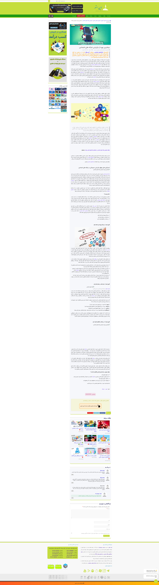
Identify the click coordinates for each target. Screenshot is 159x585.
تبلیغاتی (77, 270)
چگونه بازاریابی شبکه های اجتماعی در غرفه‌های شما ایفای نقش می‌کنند (97, 150)
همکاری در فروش (81, 16)
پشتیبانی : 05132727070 (90, 394)
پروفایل (95, 259)
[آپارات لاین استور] (100, 570)
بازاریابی (94, 77)
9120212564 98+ (55, 555)
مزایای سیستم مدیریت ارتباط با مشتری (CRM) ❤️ (90, 443)
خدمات (95, 16)
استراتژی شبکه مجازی (84, 211)
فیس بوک (94, 206)
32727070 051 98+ (55, 550)
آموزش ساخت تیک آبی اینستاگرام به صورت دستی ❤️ (104, 457)
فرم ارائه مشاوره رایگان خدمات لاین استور (88, 406)
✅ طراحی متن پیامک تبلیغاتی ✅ (78, 443)
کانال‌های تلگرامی (91, 157)
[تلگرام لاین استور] (107, 570)
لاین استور (106, 20)
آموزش (102, 20)
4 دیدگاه (90, 50)
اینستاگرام (82, 72)
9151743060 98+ (70, 555)
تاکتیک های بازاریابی (101, 200)
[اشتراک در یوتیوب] (84, 570)
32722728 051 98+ (55, 552)
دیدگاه (108, 508)
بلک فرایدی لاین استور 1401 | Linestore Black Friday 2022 (90, 430)
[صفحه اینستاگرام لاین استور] (104, 570)
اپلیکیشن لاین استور (79, 583)
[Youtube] (61, 1)
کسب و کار (108, 250)
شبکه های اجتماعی (106, 174)
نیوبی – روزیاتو (104, 389)
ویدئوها (87, 16)
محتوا (93, 358)
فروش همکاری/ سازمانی (77, 6)
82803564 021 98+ (53, 557)
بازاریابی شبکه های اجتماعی (87, 20)
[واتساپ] (57, 1)
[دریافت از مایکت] (92, 570)
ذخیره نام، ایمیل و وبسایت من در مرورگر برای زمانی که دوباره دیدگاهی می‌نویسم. (95, 533)
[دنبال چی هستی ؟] (49, 1)
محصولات (100, 16)
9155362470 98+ (55, 553)
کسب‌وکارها (92, 69)
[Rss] (64, 1)
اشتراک (93, 376)
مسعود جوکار (102, 470)
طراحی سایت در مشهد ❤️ (90, 456)
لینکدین (90, 138)
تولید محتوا (108, 288)
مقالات (104, 16)
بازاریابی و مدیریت (97, 50)
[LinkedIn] (63, 1)
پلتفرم (86, 349)
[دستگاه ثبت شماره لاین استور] (60, 8)
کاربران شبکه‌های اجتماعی (95, 64)
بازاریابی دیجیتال (96, 81)
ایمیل (109, 524)
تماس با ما (74, 16)
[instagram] (60, 1)
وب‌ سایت (108, 529)
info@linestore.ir (69, 557)
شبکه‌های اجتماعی (98, 52)
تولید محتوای (100, 96)
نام (109, 520)
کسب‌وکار (87, 52)
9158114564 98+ (69, 553)
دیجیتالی (72, 180)
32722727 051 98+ (70, 552)
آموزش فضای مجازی (96, 20)
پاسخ (72, 474)
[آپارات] (56, 1)
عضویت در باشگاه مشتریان (77, 11)
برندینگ (93, 295)
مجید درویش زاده (98, 493)
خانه (109, 20)
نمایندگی (91, 16)
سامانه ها (108, 16)
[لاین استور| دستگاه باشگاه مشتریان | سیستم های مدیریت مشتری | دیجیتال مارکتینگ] (100, 8)
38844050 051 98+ (70, 550)
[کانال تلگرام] (59, 1)
